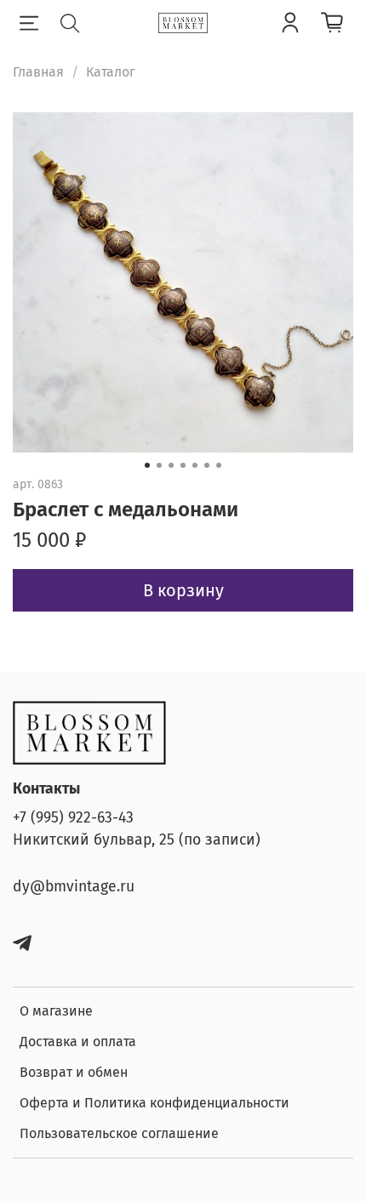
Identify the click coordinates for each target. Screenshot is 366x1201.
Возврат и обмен (74, 1072)
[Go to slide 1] (147, 465)
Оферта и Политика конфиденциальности (154, 1103)
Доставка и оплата (78, 1041)
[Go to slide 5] (194, 465)
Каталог (110, 72)
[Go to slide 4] (183, 465)
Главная (38, 72)
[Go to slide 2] (159, 465)
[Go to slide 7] (218, 465)
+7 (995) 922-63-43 (73, 818)
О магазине (56, 1011)
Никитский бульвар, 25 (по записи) (136, 840)
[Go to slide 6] (206, 465)
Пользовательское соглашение (119, 1133)
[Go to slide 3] (171, 465)
